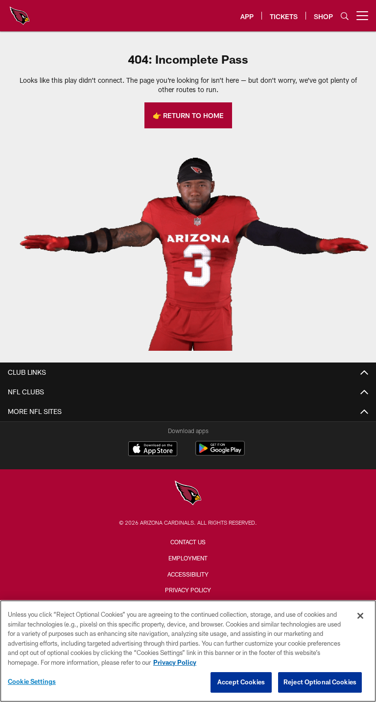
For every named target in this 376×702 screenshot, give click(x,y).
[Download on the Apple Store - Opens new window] (153, 449)
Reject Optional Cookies (319, 682)
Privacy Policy (188, 589)
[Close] (360, 616)
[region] (188, 651)
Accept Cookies (241, 682)
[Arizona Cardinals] (188, 494)
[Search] (345, 16)
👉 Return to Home (188, 115)
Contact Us (188, 541)
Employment (188, 558)
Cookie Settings (32, 681)
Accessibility (188, 574)
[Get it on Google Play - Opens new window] (220, 453)
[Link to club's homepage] (19, 12)
